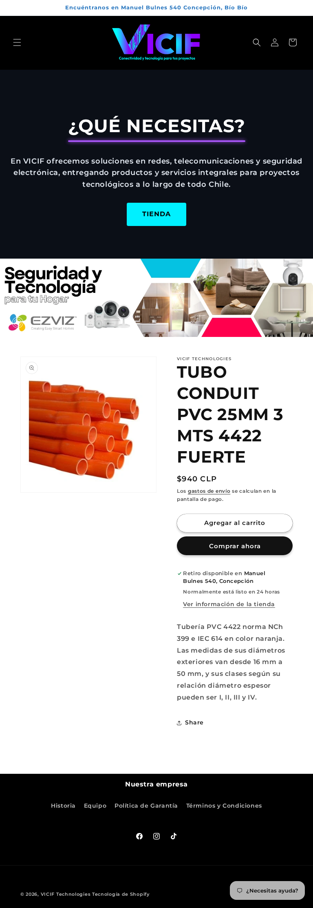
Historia (63, 805)
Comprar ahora (235, 546)
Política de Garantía (146, 805)
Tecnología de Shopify (121, 894)
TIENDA (156, 214)
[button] (17, 42)
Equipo (95, 805)
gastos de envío (209, 491)
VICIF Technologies (66, 894)
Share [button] (194, 722)
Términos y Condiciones (224, 805)
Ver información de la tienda (229, 604)
